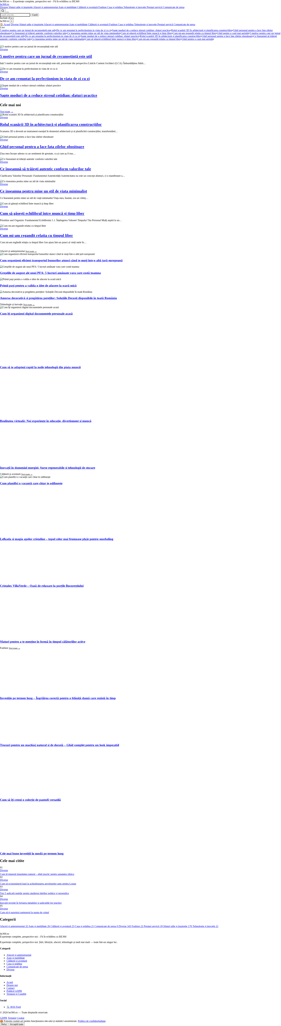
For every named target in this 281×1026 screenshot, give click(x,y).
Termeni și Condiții (16, 994)
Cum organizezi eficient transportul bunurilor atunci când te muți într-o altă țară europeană (61, 260)
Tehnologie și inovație (135, 7)
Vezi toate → (6, 111)
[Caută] (3, 11)
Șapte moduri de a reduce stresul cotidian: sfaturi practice (141, 30)
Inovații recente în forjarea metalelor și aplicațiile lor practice (31, 902)
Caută (35, 15)
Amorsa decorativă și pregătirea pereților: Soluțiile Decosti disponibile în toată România (58, 298)
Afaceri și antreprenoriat (45, 7)
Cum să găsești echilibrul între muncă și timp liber (146, 33)
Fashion (102, 7)
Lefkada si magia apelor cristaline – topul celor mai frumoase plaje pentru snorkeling (56, 539)
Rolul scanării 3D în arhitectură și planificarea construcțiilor (201, 30)
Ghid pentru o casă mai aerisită (233, 33)
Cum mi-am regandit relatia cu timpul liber (194, 33)
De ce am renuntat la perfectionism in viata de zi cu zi (83, 30)
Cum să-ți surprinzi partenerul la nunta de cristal (24, 912)
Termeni (12, 1018)
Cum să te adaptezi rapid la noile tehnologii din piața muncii (40, 367)
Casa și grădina (115, 7)
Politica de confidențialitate (92, 1021)
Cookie (20, 1018)
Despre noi (12, 985)
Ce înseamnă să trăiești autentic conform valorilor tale (39, 33)
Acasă (10, 982)
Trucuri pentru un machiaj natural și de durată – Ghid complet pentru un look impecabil (59, 745)
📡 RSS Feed (14, 1007)
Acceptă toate (16, 1024)
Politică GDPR (14, 991)
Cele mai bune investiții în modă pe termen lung (32, 853)
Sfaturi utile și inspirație (21, 7)
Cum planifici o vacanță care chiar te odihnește (31, 483)
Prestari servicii (155, 7)
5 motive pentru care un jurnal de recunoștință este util (27, 30)
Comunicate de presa (173, 7)
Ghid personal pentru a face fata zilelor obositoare (227, 36)
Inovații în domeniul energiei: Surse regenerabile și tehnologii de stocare (47, 467)
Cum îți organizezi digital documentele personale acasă (36, 313)
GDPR (3, 1018)
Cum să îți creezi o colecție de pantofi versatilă (30, 799)
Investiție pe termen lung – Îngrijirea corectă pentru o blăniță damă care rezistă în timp (58, 698)
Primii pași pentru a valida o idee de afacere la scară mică (38, 285)
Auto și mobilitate (67, 7)
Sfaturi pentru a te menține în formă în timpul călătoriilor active (42, 641)
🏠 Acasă (5, 24)
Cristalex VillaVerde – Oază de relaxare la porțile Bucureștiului (42, 585)
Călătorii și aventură (87, 7)
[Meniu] (7, 12)
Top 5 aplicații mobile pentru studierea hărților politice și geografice (34, 893)
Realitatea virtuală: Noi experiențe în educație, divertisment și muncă (45, 421)
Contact (10, 988)
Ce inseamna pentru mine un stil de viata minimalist (93, 33)
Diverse (4, 7)
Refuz (4, 1024)
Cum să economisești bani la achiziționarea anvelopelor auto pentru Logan (38, 883)
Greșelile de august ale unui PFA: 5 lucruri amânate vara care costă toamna (50, 273)
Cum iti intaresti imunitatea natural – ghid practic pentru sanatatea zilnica (37, 874)
